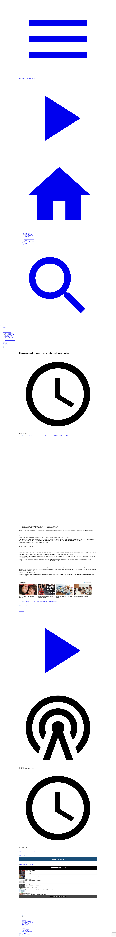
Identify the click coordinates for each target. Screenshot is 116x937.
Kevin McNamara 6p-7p (29, 239)
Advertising (24, 245)
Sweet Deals (24, 243)
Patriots (23, 242)
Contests (23, 244)
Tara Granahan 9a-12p (28, 235)
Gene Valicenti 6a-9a (28, 234)
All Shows (26, 240)
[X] (5, 347)
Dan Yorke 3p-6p (27, 237)
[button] (28, 591)
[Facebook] (5, 346)
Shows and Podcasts (26, 233)
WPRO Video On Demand (29, 241)
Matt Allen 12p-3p (27, 236)
